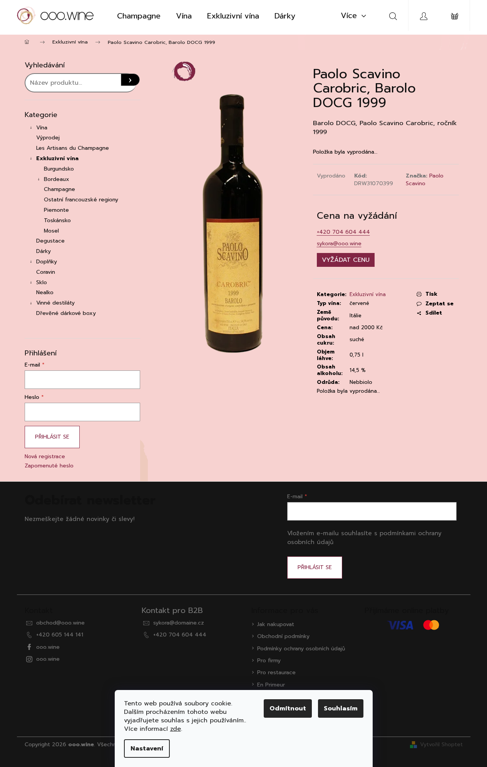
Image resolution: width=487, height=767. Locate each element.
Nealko (45, 292)
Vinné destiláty (55, 303)
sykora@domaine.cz (178, 622)
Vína (41, 128)
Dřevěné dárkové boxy (66, 313)
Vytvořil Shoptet (441, 744)
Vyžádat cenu (346, 260)
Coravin (45, 272)
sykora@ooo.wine (339, 243)
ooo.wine (48, 647)
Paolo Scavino (424, 179)
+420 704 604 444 (343, 232)
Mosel (51, 231)
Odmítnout (287, 708)
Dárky (43, 251)
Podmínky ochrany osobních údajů (301, 649)
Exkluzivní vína (57, 158)
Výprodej (48, 138)
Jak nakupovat (275, 624)
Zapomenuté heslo (49, 465)
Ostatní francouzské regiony (81, 200)
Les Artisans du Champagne (72, 148)
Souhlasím (341, 708)
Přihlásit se (52, 437)
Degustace (50, 241)
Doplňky (46, 262)
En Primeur (271, 685)
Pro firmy (269, 660)
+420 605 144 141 (59, 635)
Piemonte (56, 210)
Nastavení (147, 748)
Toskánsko (57, 220)
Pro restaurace (276, 672)
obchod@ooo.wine (60, 623)
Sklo (41, 282)
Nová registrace (45, 456)
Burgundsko (59, 169)
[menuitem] (138, 15)
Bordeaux (56, 179)
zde (175, 729)
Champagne (59, 189)
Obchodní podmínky (283, 636)
